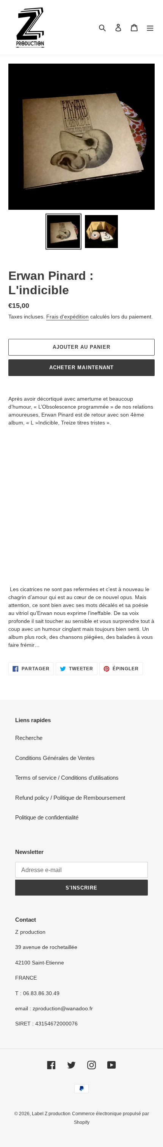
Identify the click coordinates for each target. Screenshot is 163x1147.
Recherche (28, 738)
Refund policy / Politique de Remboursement (70, 797)
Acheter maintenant (81, 367)
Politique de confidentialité (46, 817)
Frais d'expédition (67, 317)
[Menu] (150, 27)
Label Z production (51, 1113)
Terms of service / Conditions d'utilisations (67, 777)
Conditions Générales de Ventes (55, 758)
